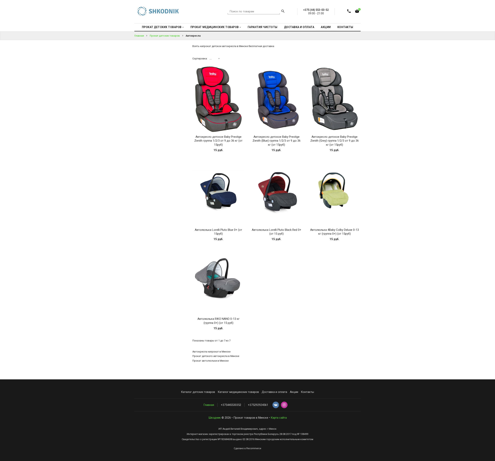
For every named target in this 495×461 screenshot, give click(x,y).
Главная (208, 405)
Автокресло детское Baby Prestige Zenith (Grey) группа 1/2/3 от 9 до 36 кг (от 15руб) (334, 140)
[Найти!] (283, 11)
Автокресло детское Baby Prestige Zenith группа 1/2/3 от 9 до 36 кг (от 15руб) (218, 140)
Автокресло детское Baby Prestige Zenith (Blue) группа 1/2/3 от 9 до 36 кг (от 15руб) (276, 140)
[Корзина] (357, 11)
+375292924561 (258, 405)
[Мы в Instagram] (284, 405)
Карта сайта (279, 417)
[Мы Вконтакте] (275, 405)
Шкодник (214, 417)
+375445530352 (231, 405)
